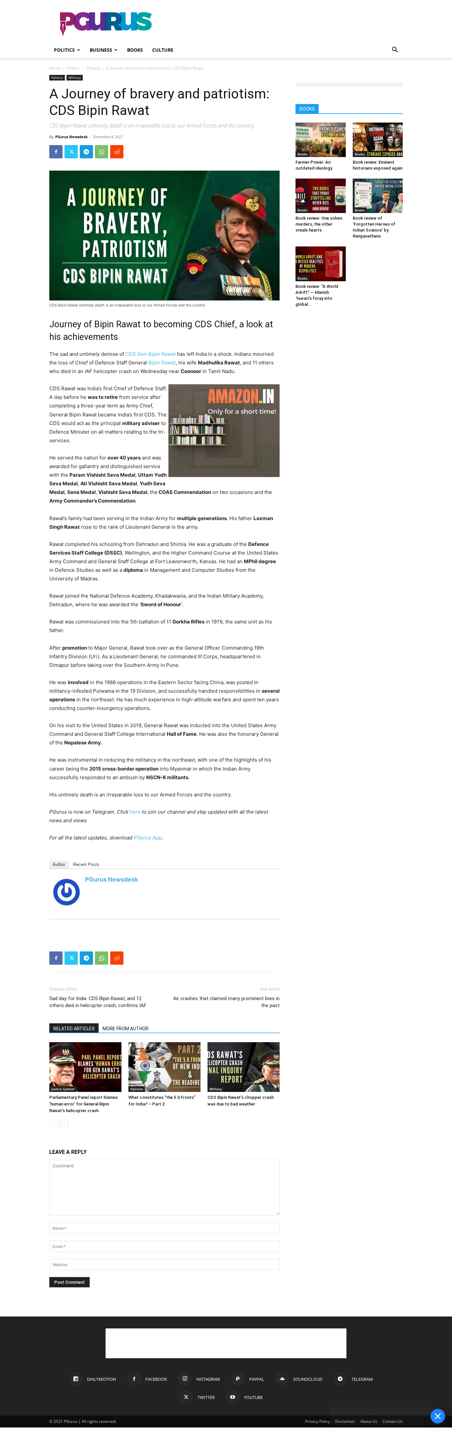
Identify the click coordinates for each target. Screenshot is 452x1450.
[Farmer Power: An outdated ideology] (320, 140)
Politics (64, 50)
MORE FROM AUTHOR (126, 1028)
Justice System (63, 1089)
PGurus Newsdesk (71, 136)
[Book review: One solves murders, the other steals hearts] (320, 196)
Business (101, 50)
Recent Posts (86, 864)
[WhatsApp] (101, 151)
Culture (162, 50)
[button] (395, 50)
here (135, 812)
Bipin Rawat (162, 362)
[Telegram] (86, 151)
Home (55, 68)
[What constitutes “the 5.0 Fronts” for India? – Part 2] (164, 1067)
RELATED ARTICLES (74, 1028)
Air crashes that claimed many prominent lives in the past (226, 1001)
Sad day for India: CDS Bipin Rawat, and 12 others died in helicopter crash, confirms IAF (98, 1001)
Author (59, 864)
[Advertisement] (282, 24)
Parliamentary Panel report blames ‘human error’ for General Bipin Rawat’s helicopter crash (83, 1104)
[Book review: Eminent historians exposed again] (378, 140)
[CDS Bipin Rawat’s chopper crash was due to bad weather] (243, 1067)
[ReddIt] (116, 151)
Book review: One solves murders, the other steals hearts (318, 224)
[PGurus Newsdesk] (66, 892)
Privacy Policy (317, 1421)
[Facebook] (56, 151)
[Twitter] (71, 151)
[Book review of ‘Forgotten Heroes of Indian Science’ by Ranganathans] (378, 196)
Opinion (136, 1089)
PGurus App (148, 837)
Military (93, 68)
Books (135, 50)
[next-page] (64, 1124)
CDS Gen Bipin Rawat (150, 354)
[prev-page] (53, 1124)
